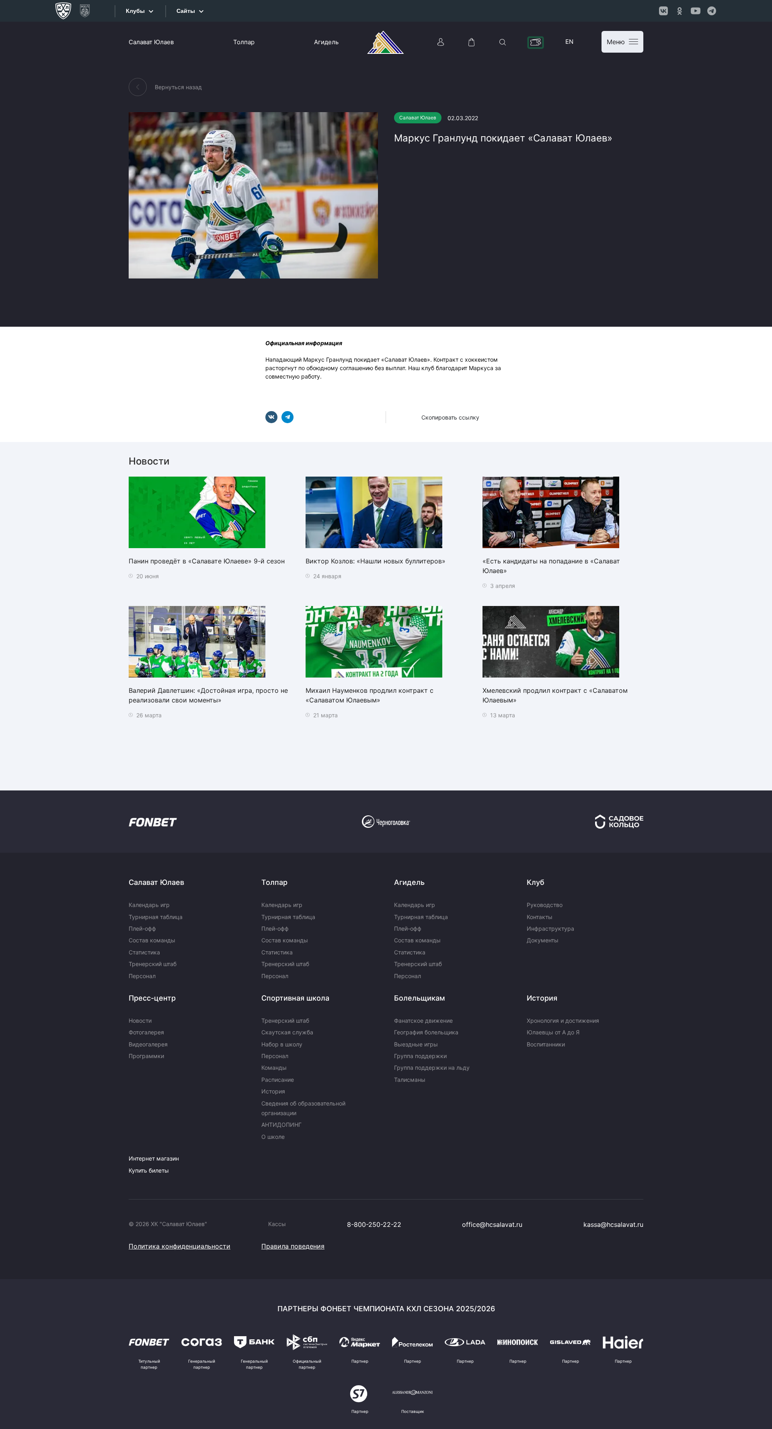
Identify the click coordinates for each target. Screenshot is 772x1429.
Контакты (539, 916)
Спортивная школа (295, 998)
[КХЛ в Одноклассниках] (679, 11)
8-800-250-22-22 (374, 1224)
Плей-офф (142, 928)
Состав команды (152, 940)
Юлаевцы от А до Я (553, 1032)
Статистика (144, 952)
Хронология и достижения (563, 1020)
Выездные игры (416, 1044)
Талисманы (409, 1079)
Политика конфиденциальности (179, 1246)
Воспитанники (546, 1044)
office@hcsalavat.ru (492, 1224)
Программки (146, 1055)
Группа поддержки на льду (432, 1067)
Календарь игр (149, 904)
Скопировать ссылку (450, 417)
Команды (274, 1067)
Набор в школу (281, 1044)
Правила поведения (292, 1246)
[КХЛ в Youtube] (696, 11)
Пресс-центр (152, 998)
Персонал (142, 975)
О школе (273, 1136)
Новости (140, 1020)
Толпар (244, 42)
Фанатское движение (423, 1020)
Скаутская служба (287, 1032)
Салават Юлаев (151, 42)
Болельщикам (419, 998)
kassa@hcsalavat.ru (613, 1224)
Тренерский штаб (153, 963)
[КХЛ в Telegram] (712, 11)
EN (569, 41)
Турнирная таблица (156, 916)
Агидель (326, 42)
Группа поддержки (420, 1055)
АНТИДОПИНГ (281, 1124)
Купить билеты (149, 1170)
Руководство (545, 904)
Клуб (535, 882)
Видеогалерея (148, 1044)
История (273, 1091)
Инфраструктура (550, 928)
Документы (542, 940)
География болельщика (426, 1032)
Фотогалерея (146, 1032)
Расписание (277, 1079)
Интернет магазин (154, 1158)
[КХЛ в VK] (663, 11)
